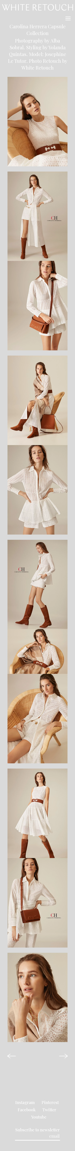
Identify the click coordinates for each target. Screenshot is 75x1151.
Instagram (25, 1102)
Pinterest (50, 1102)
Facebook (27, 1109)
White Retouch (37, 67)
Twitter (49, 1109)
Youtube (38, 1117)
